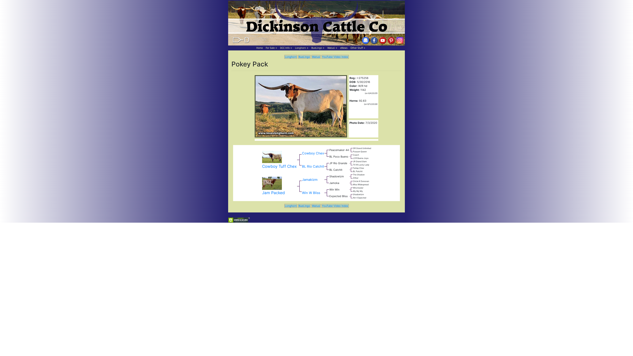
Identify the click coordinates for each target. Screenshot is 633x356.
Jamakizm (309, 180)
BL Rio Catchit (313, 166)
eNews (343, 47)
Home (259, 47)
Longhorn (300, 47)
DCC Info (285, 47)
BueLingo (316, 47)
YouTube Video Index (335, 57)
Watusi (331, 47)
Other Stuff (356, 47)
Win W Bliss (311, 193)
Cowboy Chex (313, 153)
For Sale (270, 47)
